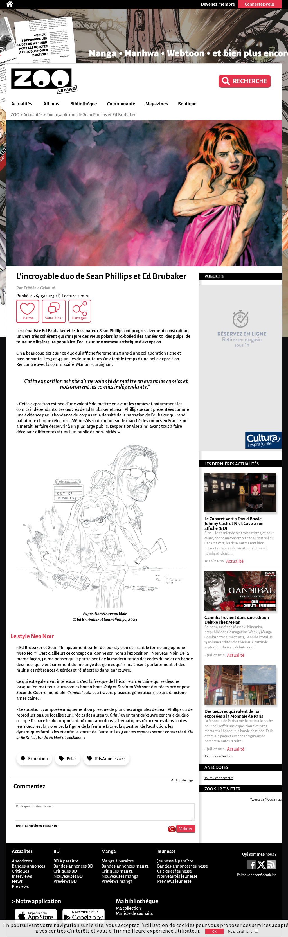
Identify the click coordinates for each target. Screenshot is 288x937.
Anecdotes (22, 861)
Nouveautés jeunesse (177, 876)
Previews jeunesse (174, 881)
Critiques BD (65, 871)
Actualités (21, 104)
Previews (20, 886)
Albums (51, 104)
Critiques (20, 871)
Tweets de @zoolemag (266, 799)
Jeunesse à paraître (175, 861)
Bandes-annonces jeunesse (182, 866)
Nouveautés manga (120, 876)
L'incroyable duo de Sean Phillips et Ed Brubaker (91, 114)
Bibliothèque (83, 104)
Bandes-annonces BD (73, 866)
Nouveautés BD (68, 876)
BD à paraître (65, 861)
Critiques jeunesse (174, 871)
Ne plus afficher (241, 931)
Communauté (121, 104)
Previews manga (117, 881)
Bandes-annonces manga (125, 866)
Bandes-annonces (28, 866)
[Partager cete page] (79, 311)
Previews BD (65, 881)
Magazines (156, 104)
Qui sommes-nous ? (259, 854)
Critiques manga (117, 871)
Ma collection (128, 908)
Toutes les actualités (218, 756)
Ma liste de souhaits (134, 913)
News (17, 881)
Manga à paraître (118, 861)
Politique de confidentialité (256, 875)
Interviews (22, 876)
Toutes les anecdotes (218, 778)
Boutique (187, 104)
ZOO (15, 114)
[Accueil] (12, 4)
